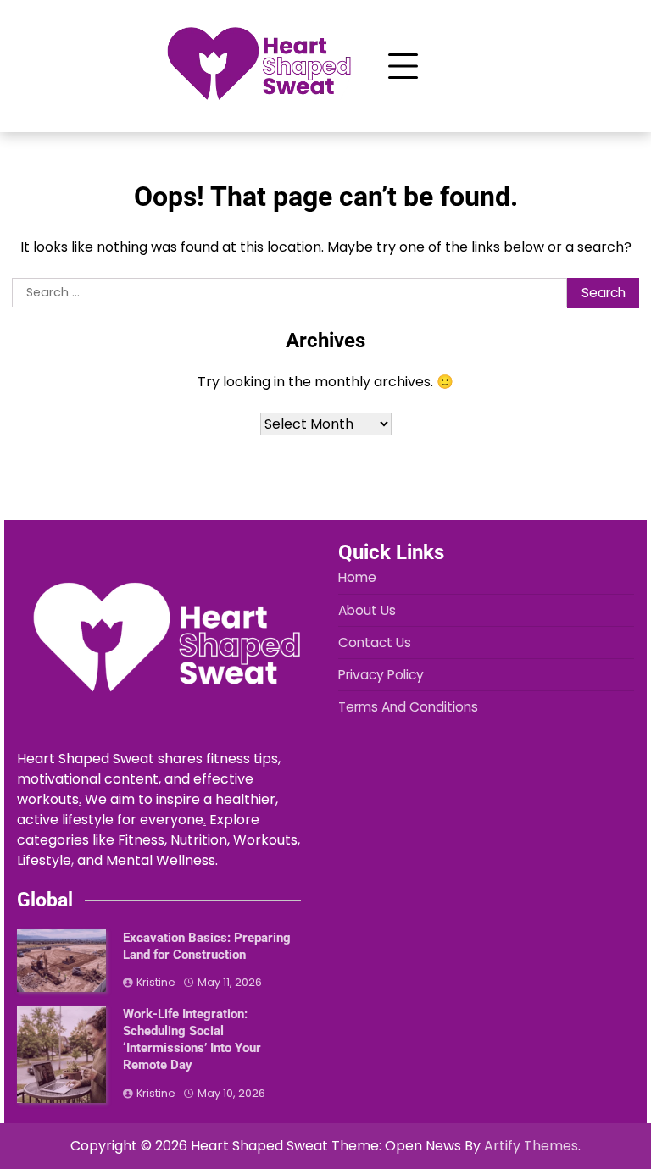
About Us (367, 610)
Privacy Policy (381, 675)
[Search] (464, 66)
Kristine (155, 982)
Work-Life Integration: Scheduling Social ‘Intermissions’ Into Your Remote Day (192, 1039)
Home (357, 577)
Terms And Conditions (408, 707)
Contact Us (374, 642)
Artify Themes (531, 1145)
